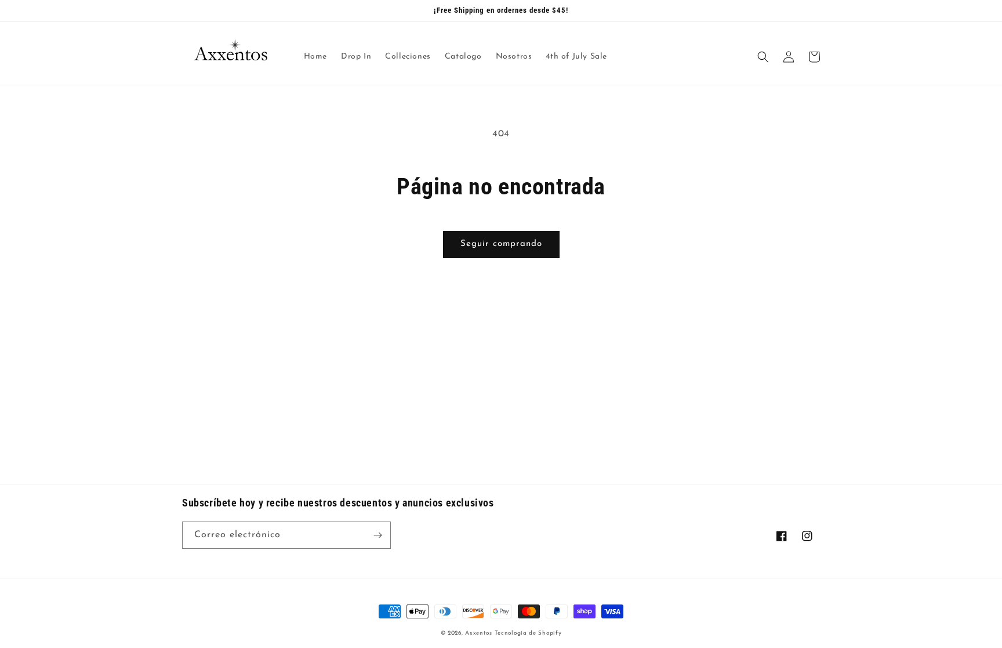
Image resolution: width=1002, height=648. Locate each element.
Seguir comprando (501, 244)
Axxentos (479, 633)
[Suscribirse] (377, 535)
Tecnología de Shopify (528, 633)
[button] (763, 57)
